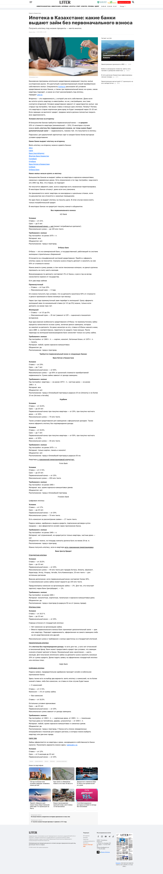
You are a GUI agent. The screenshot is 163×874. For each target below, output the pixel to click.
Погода (105, 53)
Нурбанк (32, 161)
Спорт (78, 6)
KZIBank (32, 167)
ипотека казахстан (61, 761)
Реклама (85, 837)
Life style (72, 6)
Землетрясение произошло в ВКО (112, 64)
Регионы (91, 6)
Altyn (31, 148)
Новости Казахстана (44, 6)
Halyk (31, 150)
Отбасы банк (34, 169)
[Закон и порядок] (102, 2)
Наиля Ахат (32, 32)
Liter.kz (39, 95)
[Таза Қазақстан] (113, 2)
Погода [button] (122, 6)
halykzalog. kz (72, 745)
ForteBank (33, 159)
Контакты (85, 843)
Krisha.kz (61, 86)
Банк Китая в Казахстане (39, 164)
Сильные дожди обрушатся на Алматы (116, 56)
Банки (46, 761)
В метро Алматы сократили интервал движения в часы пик (50, 816)
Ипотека (52, 761)
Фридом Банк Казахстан (39, 156)
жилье (31, 761)
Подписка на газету (124, 2)
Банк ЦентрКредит (36, 153)
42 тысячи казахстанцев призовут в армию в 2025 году (49, 821)
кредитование (39, 761)
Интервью (65, 6)
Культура (84, 6)
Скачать (118, 863)
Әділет (97, 6)
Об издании (86, 835)
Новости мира (56, 6)
